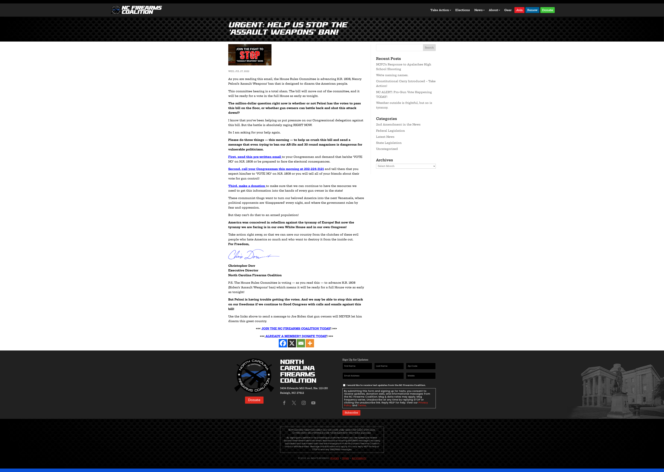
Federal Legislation (390, 130)
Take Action (439, 10)
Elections (462, 10)
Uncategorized (387, 149)
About (493, 10)
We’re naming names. (392, 75)
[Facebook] (283, 343)
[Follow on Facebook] (284, 403)
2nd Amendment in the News (398, 124)
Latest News (385, 136)
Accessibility (359, 458)
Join (519, 9)
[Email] (301, 343)
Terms (362, 405)
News (478, 10)
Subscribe (351, 412)
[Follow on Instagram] (303, 403)
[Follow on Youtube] (313, 403)
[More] (310, 343)
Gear (508, 10)
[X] (292, 343)
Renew (532, 9)
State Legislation (389, 143)
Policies (334, 458)
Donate (547, 9)
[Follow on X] (294, 403)
